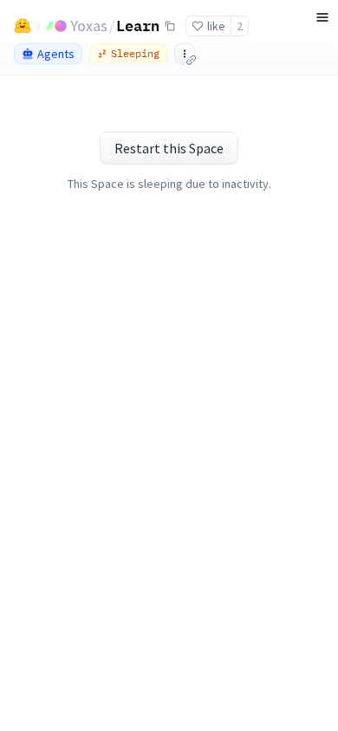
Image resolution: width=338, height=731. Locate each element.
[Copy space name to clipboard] (170, 26)
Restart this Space (169, 148)
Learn (137, 25)
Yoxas (88, 26)
